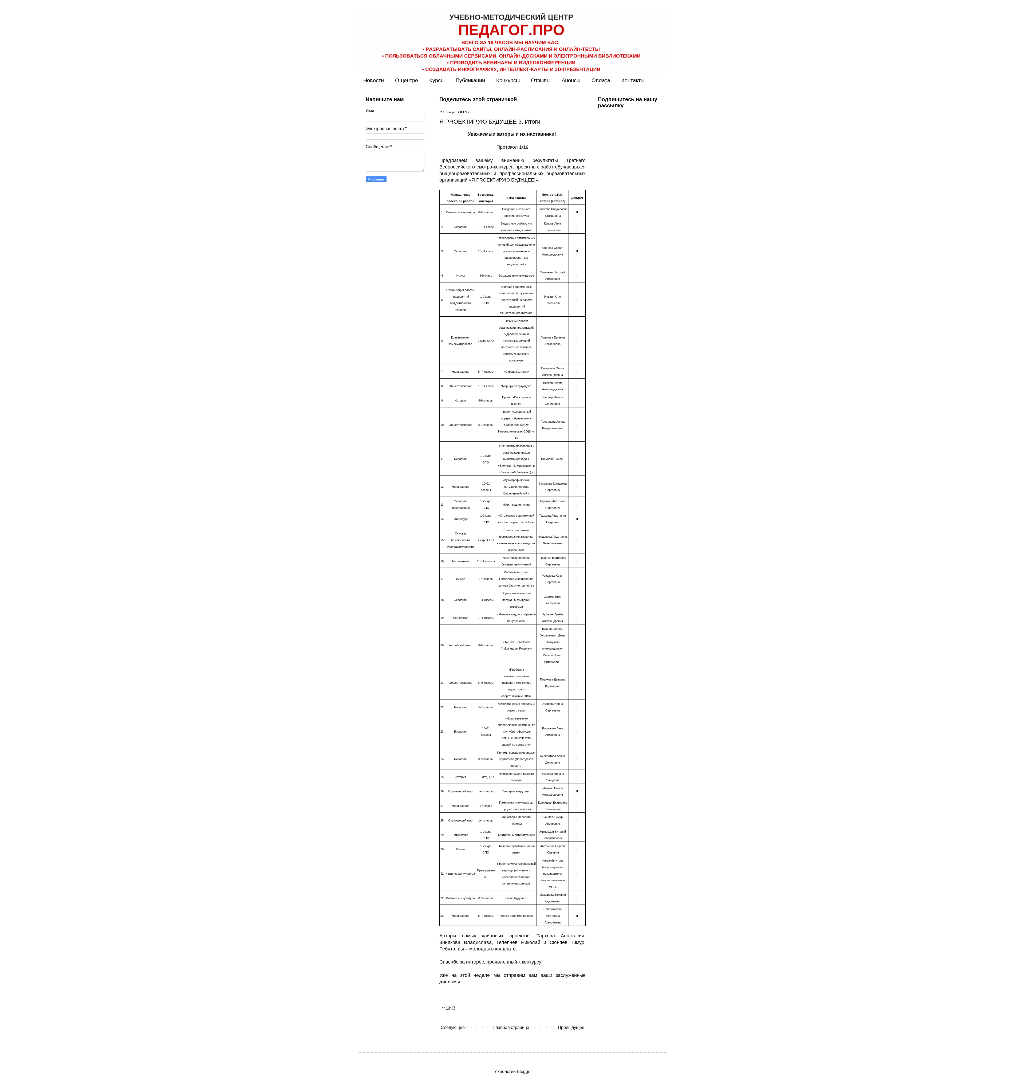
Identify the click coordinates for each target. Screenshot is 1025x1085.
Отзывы (540, 80)
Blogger (524, 1071)
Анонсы (571, 80)
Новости (373, 80)
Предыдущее (571, 1027)
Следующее (453, 1027)
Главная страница (511, 1027)
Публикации (470, 80)
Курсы (436, 80)
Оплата (601, 80)
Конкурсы (508, 80)
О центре (406, 80)
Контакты (632, 80)
